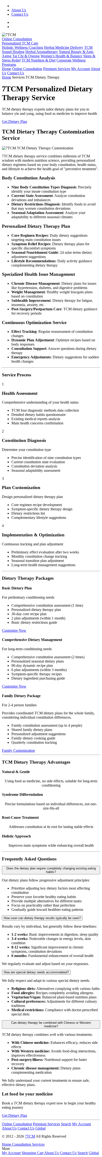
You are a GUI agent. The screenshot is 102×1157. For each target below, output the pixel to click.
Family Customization (18, 750)
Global (40, 1128)
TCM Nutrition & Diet (39, 60)
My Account (80, 69)
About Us (18, 10)
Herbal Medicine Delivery (63, 47)
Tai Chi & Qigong (26, 56)
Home (6, 69)
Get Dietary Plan (14, 122)
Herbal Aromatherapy (41, 52)
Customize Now (14, 630)
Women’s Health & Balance (61, 56)
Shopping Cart (32, 1153)
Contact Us (19, 14)
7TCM (30, 1136)
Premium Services (56, 69)
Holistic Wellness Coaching (22, 47)
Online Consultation (17, 39)
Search (66, 1124)
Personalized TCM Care (20, 43)
